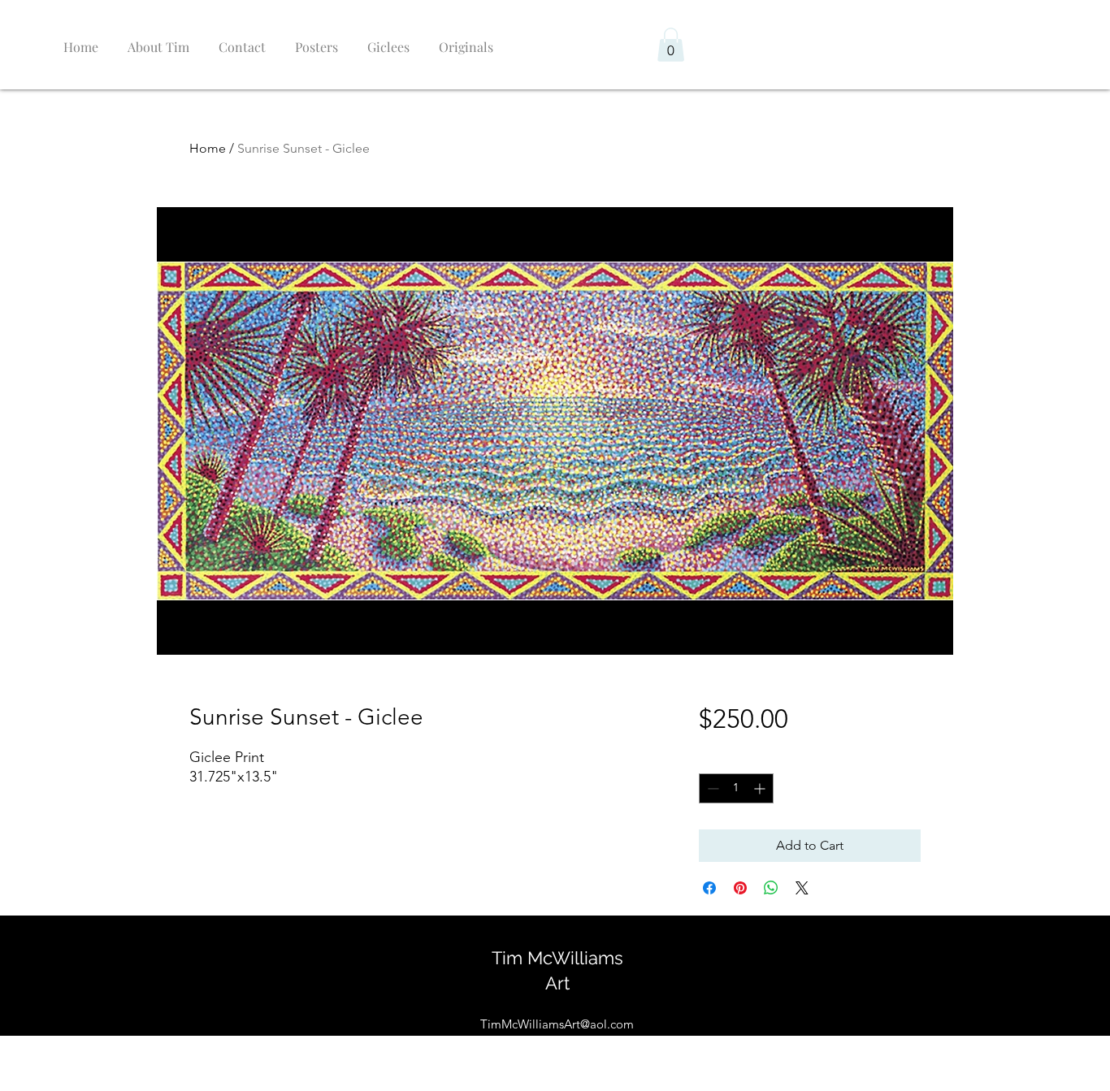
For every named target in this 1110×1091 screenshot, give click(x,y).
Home (207, 148)
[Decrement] (711, 788)
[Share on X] (802, 888)
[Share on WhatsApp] (771, 888)
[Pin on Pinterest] (740, 888)
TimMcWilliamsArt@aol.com (557, 1024)
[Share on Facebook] (709, 888)
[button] (671, 45)
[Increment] (761, 788)
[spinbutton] (736, 788)
